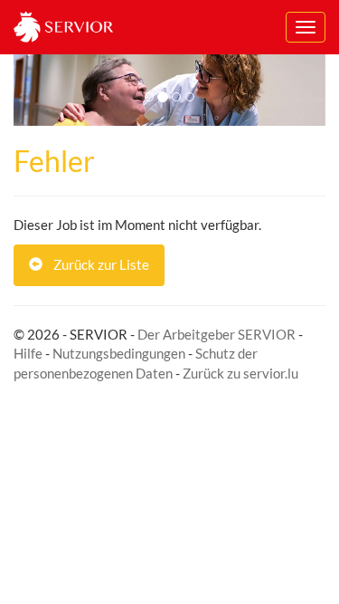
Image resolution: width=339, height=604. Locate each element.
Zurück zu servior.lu (240, 373)
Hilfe (28, 353)
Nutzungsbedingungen (118, 353)
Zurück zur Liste (95, 264)
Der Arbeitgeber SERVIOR (216, 334)
